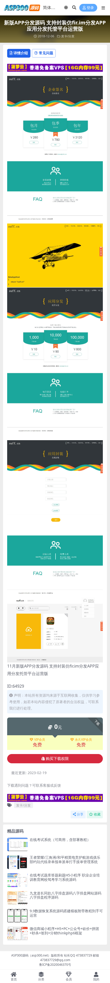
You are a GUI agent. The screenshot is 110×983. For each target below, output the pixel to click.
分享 (80, 814)
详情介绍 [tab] (21, 52)
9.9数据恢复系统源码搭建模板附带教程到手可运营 (66, 913)
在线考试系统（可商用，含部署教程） (60, 839)
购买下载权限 (57, 759)
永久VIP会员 (83, 739)
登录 (90, 8)
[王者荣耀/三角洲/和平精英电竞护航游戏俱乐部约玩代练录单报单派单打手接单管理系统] (17, 862)
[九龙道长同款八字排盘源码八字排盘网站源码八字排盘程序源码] (17, 898)
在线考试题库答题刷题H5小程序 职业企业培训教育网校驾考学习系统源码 (65, 877)
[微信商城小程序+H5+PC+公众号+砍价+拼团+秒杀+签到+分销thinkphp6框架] (17, 933)
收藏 (97, 814)
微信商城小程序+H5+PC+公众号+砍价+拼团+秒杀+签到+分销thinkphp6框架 (64, 930)
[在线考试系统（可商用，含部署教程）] (17, 844)
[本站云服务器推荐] (55, 67)
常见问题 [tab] (46, 52)
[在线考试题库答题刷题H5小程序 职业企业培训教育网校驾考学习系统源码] (17, 880)
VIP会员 (39, 739)
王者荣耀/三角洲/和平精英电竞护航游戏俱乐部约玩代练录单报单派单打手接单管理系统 (65, 859)
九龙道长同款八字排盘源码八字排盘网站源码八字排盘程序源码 (65, 895)
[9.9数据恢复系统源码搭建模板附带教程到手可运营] (17, 916)
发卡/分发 (67, 36)
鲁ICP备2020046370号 (55, 964)
